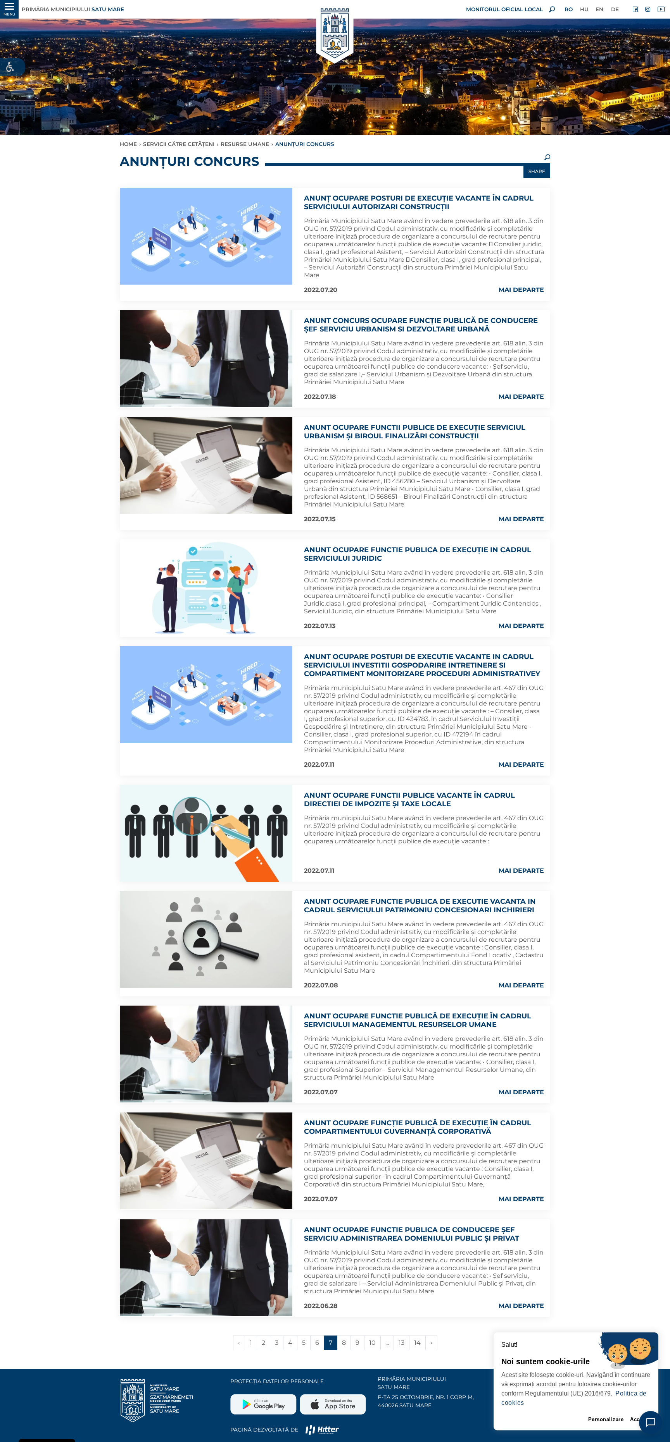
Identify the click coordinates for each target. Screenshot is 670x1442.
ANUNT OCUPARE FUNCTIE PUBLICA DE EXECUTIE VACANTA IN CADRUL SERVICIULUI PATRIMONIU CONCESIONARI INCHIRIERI (420, 905)
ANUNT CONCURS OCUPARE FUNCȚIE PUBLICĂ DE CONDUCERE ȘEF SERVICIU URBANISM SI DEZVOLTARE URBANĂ (421, 324)
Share (536, 171)
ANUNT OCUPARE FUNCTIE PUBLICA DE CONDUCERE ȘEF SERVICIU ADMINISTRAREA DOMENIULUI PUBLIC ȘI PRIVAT (411, 1234)
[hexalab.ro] (322, 1430)
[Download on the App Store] (332, 1401)
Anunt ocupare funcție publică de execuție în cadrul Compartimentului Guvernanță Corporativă (417, 1127)
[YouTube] (661, 9)
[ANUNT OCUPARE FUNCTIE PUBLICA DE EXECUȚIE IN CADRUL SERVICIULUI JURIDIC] (206, 587)
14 (417, 1342)
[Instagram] (648, 9)
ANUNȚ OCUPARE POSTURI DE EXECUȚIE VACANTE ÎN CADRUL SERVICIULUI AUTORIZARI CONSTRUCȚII (419, 202)
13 (401, 1342)
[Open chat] (650, 1422)
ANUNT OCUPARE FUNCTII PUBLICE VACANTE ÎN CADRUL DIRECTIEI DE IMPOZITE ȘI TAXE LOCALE (409, 799)
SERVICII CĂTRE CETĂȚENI (178, 144)
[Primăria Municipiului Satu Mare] (335, 34)
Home (128, 144)
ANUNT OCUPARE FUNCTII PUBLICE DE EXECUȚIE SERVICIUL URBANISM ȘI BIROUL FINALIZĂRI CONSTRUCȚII (414, 431)
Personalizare (606, 1419)
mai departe (521, 290)
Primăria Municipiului (73, 9)
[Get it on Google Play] (264, 1401)
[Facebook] (636, 9)
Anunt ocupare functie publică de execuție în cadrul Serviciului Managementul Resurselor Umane (417, 1020)
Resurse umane (245, 144)
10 (372, 1342)
